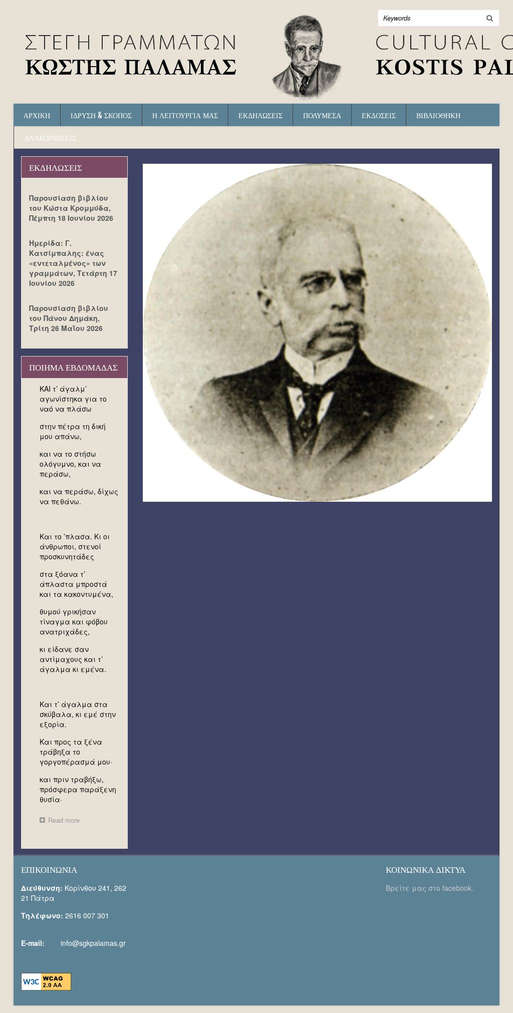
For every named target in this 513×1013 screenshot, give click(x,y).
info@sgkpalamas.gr (93, 943)
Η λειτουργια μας (185, 115)
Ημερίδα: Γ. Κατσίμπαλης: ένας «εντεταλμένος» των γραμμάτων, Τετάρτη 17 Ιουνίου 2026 (73, 263)
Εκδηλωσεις (260, 115)
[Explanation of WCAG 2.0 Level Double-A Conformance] (46, 980)
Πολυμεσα (322, 115)
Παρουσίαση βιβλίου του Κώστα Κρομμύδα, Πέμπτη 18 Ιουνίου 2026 (71, 208)
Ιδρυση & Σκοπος (101, 115)
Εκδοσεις (379, 115)
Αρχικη (37, 115)
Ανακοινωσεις (50, 137)
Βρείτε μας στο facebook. (430, 888)
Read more (66, 821)
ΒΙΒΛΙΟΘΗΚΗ (438, 115)
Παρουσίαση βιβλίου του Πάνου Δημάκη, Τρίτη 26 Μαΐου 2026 (68, 318)
